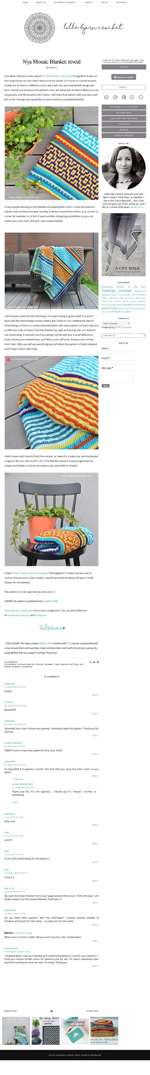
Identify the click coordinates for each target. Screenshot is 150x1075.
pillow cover (124, 308)
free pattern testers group (122, 301)
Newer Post (10, 1011)
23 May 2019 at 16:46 (22, 933)
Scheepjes (27, 667)
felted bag (141, 298)
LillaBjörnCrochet (22, 784)
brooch (119, 294)
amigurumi (140, 291)
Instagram (40, 615)
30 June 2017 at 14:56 (14, 746)
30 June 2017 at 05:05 (15, 724)
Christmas (107, 286)
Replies (19, 779)
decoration (129, 298)
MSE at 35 (9, 888)
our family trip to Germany (56, 76)
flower (104, 301)
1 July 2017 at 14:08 (13, 817)
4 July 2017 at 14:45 (13, 836)
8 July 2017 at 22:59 (14, 855)
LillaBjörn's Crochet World (67, 1055)
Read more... (138, 207)
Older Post (92, 1011)
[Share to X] (94, 662)
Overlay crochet (117, 290)
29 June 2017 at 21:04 (14, 687)
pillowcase (134, 308)
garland (142, 301)
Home (25, 3)
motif (135, 304)
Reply (95, 695)
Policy (104, 3)
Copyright (121, 3)
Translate (126, 327)
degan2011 (9, 910)
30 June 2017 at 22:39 (22, 788)
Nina (6, 851)
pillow (115, 308)
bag (113, 294)
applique (106, 294)
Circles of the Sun (131, 286)
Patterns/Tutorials (65, 3)
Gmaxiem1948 (11, 948)
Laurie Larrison (13, 743)
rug (103, 311)
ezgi (6, 870)
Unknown (9, 684)
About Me (41, 3)
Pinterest (25, 615)
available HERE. (50, 601)
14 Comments (10, 662)
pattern (107, 308)
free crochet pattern (66, 664)
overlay (142, 304)
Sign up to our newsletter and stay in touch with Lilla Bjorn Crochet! (123, 61)
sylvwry (8, 702)
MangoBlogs (95, 1055)
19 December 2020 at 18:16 (17, 952)
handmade (106, 304)
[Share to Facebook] (90, 662)
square (109, 311)
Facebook (13, 615)
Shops (88, 3)
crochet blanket (45, 664)
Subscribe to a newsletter (18, 610)
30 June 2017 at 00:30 (15, 706)
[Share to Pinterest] (98, 662)
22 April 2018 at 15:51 (15, 892)
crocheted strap (116, 298)
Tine (6, 832)
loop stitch (117, 304)
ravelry (143, 308)
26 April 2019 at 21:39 (15, 914)
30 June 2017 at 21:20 (15, 765)
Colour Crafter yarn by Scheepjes (30, 573)
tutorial (116, 311)
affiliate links (45, 643)
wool (123, 311)
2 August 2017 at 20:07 (15, 873)
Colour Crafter (26, 664)
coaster (126, 294)
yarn (128, 311)
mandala (127, 304)
